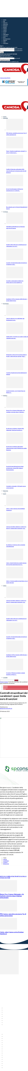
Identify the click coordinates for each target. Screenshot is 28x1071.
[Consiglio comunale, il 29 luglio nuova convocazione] (14, 483)
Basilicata (5, 24)
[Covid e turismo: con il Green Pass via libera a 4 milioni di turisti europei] (14, 387)
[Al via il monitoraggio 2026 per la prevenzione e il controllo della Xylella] (14, 185)
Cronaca (5, 211)
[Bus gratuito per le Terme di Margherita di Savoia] (14, 204)
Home (4, 116)
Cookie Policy (9, 999)
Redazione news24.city (6, 708)
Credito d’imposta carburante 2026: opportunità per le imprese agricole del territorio (16, 171)
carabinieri (6, 861)
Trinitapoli (5, 43)
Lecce (4, 32)
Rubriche (5, 490)
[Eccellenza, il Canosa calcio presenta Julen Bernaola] (14, 541)
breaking (5, 686)
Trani (4, 41)
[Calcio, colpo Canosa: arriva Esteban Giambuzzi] (14, 505)
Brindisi (5, 27)
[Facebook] (9, 713)
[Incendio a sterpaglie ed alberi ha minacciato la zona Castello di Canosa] (14, 277)
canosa (5, 859)
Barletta (5, 22)
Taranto (5, 40)
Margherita (6, 34)
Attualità (5, 118)
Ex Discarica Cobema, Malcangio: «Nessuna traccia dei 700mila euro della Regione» (16, 448)
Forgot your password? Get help (8, 54)
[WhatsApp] (20, 713)
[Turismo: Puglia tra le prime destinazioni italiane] (14, 369)
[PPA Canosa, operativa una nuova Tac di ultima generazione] (14, 130)
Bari (4, 21)
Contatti (5, 677)
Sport (4, 493)
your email (17, 58)
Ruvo (4, 37)
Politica (5, 395)
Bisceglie (5, 25)
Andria (4, 19)
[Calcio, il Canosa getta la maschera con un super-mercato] (14, 578)
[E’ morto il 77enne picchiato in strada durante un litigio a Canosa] (14, 669)
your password (18, 50)
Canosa (5, 28)
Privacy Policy (3, 999)
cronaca (5, 862)
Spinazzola (6, 863)
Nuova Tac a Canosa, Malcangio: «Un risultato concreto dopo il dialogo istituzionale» (12, 895)
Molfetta (5, 35)
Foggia (4, 31)
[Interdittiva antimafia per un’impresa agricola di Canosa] (14, 223)
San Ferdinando (6, 38)
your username (18, 48)
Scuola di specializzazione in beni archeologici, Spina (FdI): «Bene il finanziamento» (14, 468)
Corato (5, 30)
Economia (6, 303)
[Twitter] (15, 713)
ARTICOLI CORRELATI (6, 876)
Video (4, 585)
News (4, 689)
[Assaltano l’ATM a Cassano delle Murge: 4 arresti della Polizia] (14, 296)
